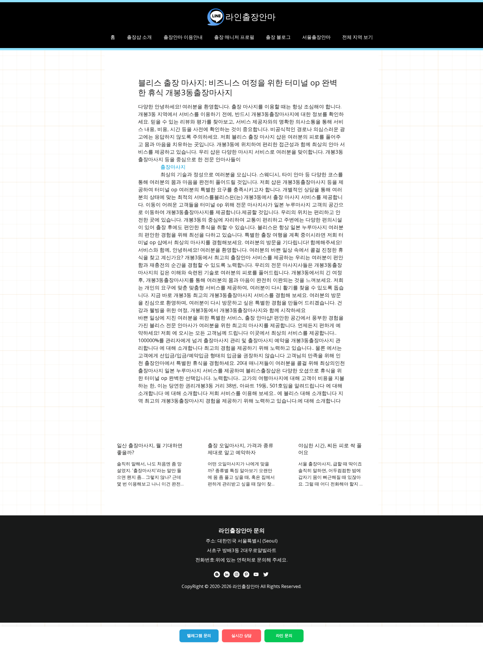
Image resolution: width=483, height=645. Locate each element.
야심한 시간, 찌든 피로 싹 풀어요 (330, 449)
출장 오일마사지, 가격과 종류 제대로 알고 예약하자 (240, 449)
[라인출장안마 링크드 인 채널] (227, 574)
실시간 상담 (241, 635)
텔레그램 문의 (199, 635)
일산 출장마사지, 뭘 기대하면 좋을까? (150, 449)
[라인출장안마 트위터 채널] (266, 574)
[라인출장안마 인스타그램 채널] (236, 574)
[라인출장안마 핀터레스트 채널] (246, 574)
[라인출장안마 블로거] (217, 574)
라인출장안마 (250, 16)
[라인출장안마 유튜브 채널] (256, 574)
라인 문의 (284, 635)
